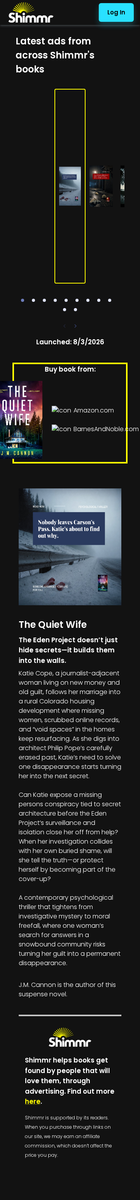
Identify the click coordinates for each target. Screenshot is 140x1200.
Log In (116, 12)
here (32, 1101)
